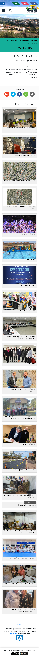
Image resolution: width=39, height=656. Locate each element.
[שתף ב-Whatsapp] (26, 94)
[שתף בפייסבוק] (19, 94)
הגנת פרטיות (11, 622)
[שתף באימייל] (7, 94)
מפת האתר (32, 622)
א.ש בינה (13, 634)
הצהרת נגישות (22, 622)
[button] (10, 10)
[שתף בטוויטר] (13, 94)
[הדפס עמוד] (32, 94)
